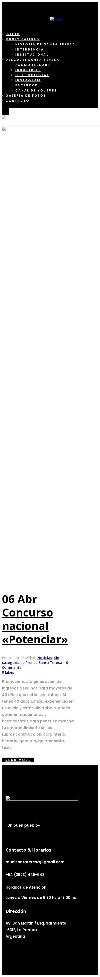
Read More (18, 760)
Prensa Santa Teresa (43, 662)
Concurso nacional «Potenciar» (35, 626)
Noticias (44, 657)
